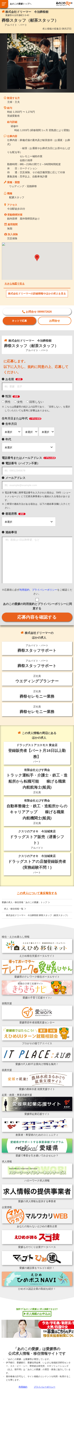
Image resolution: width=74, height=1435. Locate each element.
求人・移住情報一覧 (13, 909)
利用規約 (24, 589)
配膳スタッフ (16, 197)
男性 (8, 401)
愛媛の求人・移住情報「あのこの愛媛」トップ (24, 902)
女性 (20, 401)
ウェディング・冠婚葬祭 (23, 186)
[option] (37, 61)
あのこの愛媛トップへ (20, 4)
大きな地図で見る (14, 283)
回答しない (36, 401)
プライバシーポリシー (44, 589)
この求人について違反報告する (37, 893)
